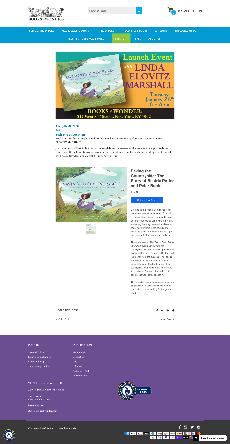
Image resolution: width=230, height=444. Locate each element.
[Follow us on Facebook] (157, 310)
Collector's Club (81, 371)
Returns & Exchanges (39, 357)
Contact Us (78, 357)
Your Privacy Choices (39, 366)
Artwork (161, 30)
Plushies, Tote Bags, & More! (86, 38)
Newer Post (166, 319)
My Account (79, 352)
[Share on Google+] (167, 310)
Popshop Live (80, 375)
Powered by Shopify (66, 428)
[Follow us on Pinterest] (173, 310)
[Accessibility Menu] (9, 435)
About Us (154, 38)
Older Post (63, 319)
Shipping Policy (36, 352)
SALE (138, 38)
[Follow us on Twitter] (162, 310)
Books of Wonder (45, 428)
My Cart (183, 11)
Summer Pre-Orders (41, 30)
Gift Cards (78, 366)
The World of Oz (185, 30)
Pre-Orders (107, 30)
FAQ (75, 361)
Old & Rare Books (136, 30)
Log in (197, 11)
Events (119, 38)
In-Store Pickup (36, 361)
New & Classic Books (75, 30)
